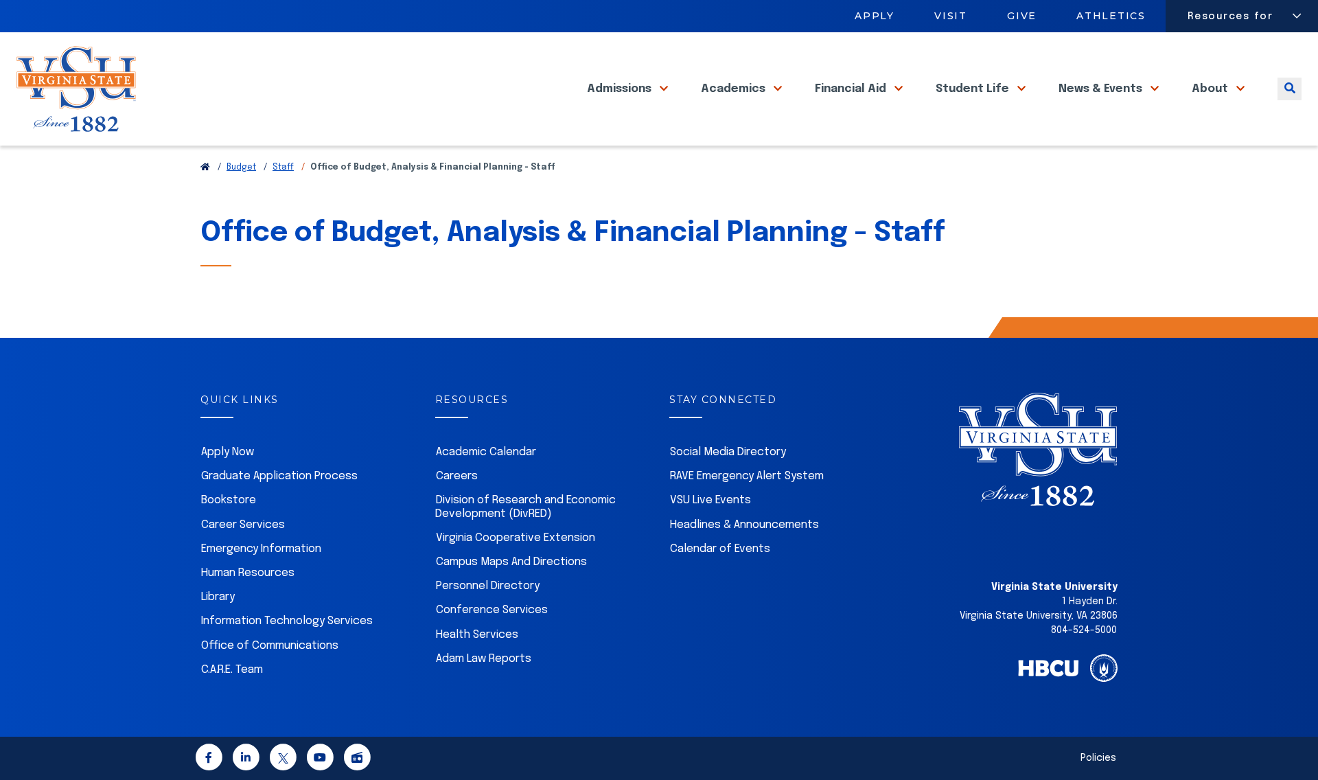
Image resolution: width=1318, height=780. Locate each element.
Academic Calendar (486, 452)
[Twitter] (283, 759)
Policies (1098, 758)
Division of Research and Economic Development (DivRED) (525, 506)
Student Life (974, 89)
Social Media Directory (728, 452)
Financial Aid (852, 89)
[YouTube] (320, 759)
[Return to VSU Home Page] (205, 167)
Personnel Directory (488, 586)
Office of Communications (269, 646)
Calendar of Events (720, 549)
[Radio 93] (357, 759)
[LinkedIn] (246, 759)
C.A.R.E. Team (232, 670)
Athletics (1111, 16)
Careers (457, 476)
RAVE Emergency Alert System (747, 476)
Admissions (620, 89)
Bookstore (228, 500)
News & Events (1102, 89)
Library (218, 597)
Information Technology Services (287, 621)
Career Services (243, 525)
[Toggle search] (1289, 89)
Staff (283, 167)
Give (1022, 16)
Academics (734, 89)
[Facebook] (209, 759)
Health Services (477, 635)
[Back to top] (1296, 730)
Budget (241, 167)
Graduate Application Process (279, 476)
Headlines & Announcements (744, 525)
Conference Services (492, 610)
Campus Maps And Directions (511, 562)
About (1211, 89)
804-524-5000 (1084, 630)
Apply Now (227, 452)
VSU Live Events (710, 500)
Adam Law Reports (483, 659)
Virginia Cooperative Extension (515, 538)
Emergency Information (261, 549)
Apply (874, 16)
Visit (950, 16)
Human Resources (247, 573)
